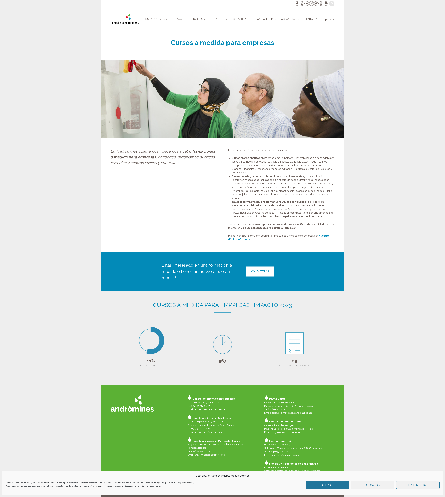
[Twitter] (316, 3)
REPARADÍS (179, 19)
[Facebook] (296, 3)
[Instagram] (301, 3)
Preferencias (417, 485)
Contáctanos (260, 271)
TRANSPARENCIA (263, 19)
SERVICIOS (197, 19)
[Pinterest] (311, 3)
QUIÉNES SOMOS (155, 19)
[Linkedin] (306, 3)
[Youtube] (325, 3)
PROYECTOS (218, 19)
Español (327, 19)
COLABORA (239, 19)
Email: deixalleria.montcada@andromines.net (288, 412)
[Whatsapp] (321, 3)
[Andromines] (125, 19)
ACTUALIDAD (288, 19)
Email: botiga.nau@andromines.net (282, 432)
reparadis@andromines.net (285, 455)
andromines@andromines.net (210, 409)
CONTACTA (310, 19)
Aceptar (327, 485)
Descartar (372, 485)
